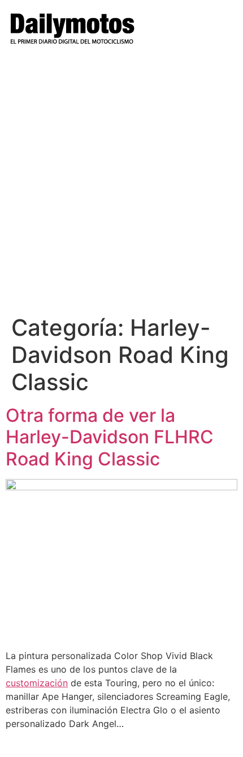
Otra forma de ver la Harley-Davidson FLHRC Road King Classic (110, 437)
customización (37, 682)
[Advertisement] (121, 187)
